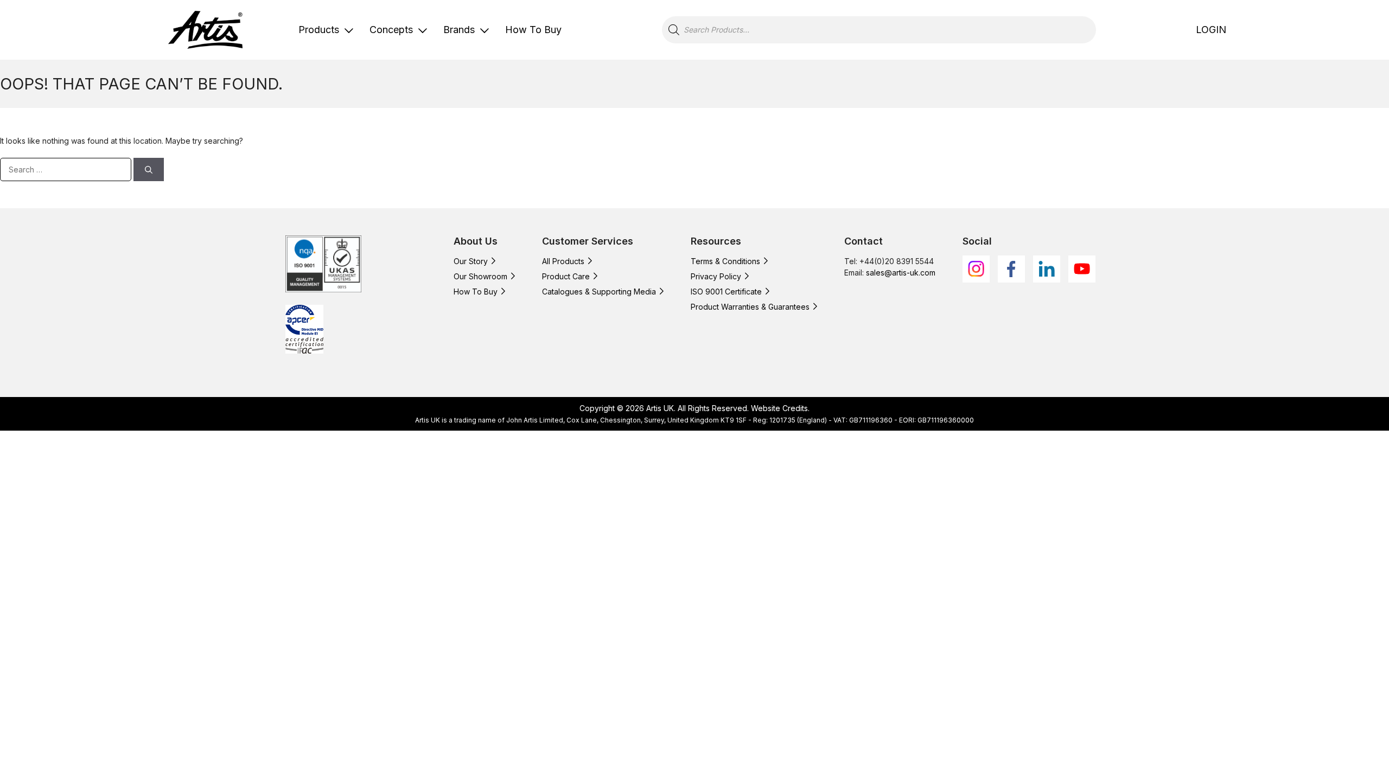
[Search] (148, 169)
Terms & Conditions (725, 261)
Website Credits (779, 408)
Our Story (471, 261)
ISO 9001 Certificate (726, 291)
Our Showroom (480, 276)
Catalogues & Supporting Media (599, 291)
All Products (563, 261)
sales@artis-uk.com (900, 272)
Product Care (566, 276)
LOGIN (1211, 29)
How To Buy (533, 29)
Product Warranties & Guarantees (750, 306)
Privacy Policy (716, 276)
